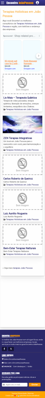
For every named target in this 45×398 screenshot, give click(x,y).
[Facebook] (4, 349)
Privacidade (22, 393)
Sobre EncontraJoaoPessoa (14, 359)
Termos (14, 393)
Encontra (19, 3)
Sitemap (31, 393)
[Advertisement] (22, 302)
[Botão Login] (37, 3)
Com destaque (19, 366)
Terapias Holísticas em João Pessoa (22, 109)
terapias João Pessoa (22, 268)
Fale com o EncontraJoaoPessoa (16, 363)
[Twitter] (11, 349)
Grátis (30, 366)
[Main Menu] (2, 2)
